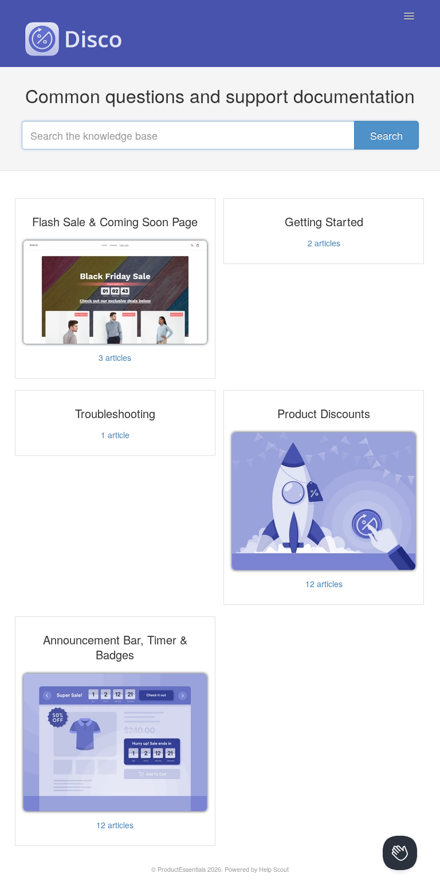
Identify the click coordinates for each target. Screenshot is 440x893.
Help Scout (274, 869)
